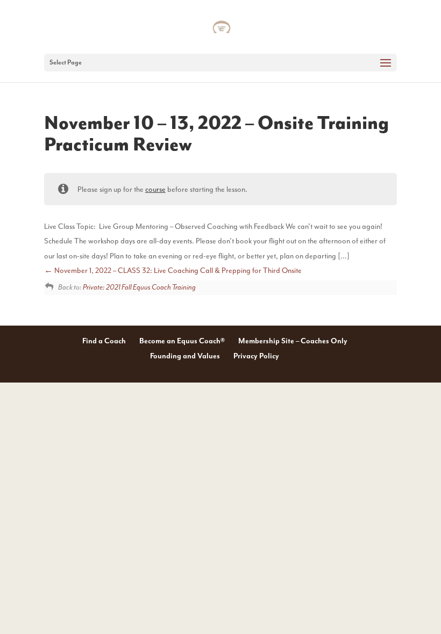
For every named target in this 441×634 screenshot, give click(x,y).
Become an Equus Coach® (182, 341)
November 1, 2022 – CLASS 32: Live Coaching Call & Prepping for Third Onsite (177, 270)
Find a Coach (104, 341)
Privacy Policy (256, 356)
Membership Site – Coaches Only (292, 341)
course (155, 189)
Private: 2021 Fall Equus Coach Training (139, 287)
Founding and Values (185, 356)
